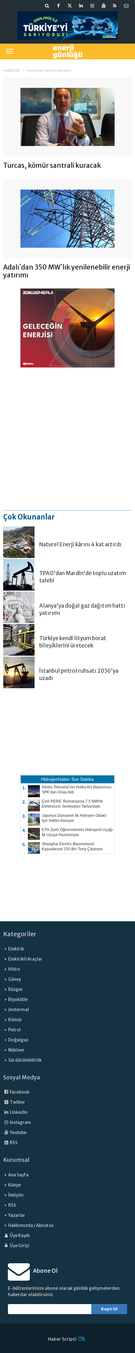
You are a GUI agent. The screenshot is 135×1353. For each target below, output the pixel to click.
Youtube (17, 1132)
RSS (13, 1142)
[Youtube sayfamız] (103, 5)
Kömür (15, 1019)
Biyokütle (18, 999)
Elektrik (16, 949)
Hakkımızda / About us (31, 1225)
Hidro (14, 969)
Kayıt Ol (109, 1309)
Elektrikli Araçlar (25, 959)
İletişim (16, 1195)
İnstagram (20, 1122)
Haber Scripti (62, 1339)
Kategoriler (19, 934)
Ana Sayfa (18, 1175)
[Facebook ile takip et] (58, 5)
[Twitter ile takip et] (69, 5)
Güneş (14, 979)
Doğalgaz (18, 1040)
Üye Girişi (19, 1245)
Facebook (19, 1092)
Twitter (17, 1102)
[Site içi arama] (47, 5)
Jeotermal (18, 1009)
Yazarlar (16, 1215)
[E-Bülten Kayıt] (126, 5)
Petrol (14, 1030)
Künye (14, 1185)
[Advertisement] (67, 439)
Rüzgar (15, 989)
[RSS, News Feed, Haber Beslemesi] (115, 5)
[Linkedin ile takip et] (81, 5)
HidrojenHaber (55, 779)
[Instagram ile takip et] (92, 5)
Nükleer (16, 1050)
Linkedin (18, 1112)
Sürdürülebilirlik (25, 1060)
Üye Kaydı (19, 1235)
